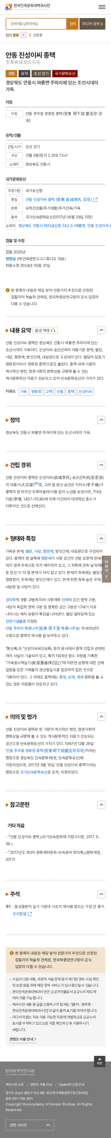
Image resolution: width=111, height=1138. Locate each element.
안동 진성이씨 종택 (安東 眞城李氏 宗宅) (59, 199)
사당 (37, 551)
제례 (80, 677)
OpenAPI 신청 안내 (71, 1085)
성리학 (11, 599)
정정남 (11, 258)
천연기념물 (14, 621)
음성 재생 (42, 330)
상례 (71, 677)
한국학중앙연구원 (20, 1072)
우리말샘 (19, 913)
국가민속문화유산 (33, 772)
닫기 (101, 330)
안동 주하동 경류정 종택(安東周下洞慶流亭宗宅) (45, 750)
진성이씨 (85, 391)
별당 (29, 551)
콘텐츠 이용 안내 (21, 1039)
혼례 (62, 677)
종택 (71, 391)
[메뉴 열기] (102, 7)
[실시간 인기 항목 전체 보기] (23, 35)
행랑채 (48, 551)
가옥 (23, 391)
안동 (60, 391)
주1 (36, 484)
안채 (65, 599)
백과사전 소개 (15, 1085)
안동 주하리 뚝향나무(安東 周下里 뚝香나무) (41, 628)
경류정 (36, 391)
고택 (49, 391)
